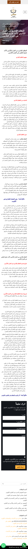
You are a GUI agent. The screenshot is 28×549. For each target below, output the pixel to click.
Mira (3, 40)
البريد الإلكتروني (20, 421)
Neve (25, 547)
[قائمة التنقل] (25, 12)
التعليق (23, 435)
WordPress (12, 547)
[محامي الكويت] (13, 12)
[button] (3, 545)
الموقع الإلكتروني (20, 428)
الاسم (23, 415)
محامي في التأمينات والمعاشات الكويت (11, 518)
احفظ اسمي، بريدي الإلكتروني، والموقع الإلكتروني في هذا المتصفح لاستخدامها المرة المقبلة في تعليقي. (14, 461)
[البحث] (3, 483)
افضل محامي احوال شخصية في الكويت (17, 495)
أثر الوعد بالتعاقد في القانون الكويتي (10, 395)
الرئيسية (22, 24)
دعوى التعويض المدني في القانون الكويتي (16, 492)
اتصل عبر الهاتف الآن (14, 2)
